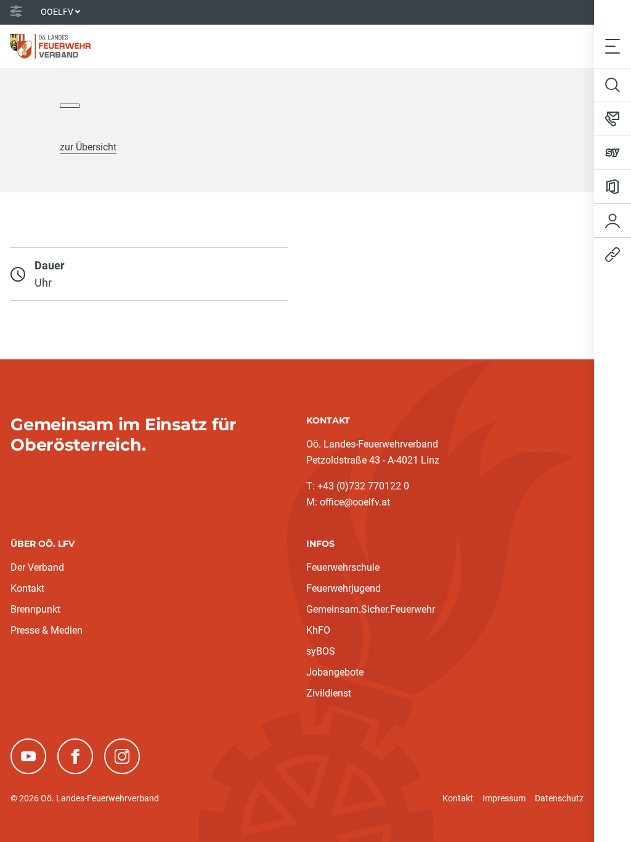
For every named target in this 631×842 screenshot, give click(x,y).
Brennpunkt (35, 609)
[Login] (612, 220)
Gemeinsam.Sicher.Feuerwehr (370, 609)
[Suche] (612, 85)
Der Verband (37, 567)
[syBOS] (612, 153)
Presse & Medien (46, 630)
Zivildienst (328, 693)
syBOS (320, 651)
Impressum (504, 798)
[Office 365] (612, 186)
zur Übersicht (88, 147)
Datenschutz (559, 798)
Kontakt (27, 588)
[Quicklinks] (612, 254)
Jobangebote (335, 672)
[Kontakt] (612, 119)
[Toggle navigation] (612, 46)
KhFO (318, 630)
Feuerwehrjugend (343, 588)
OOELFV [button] (57, 12)
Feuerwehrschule (343, 567)
